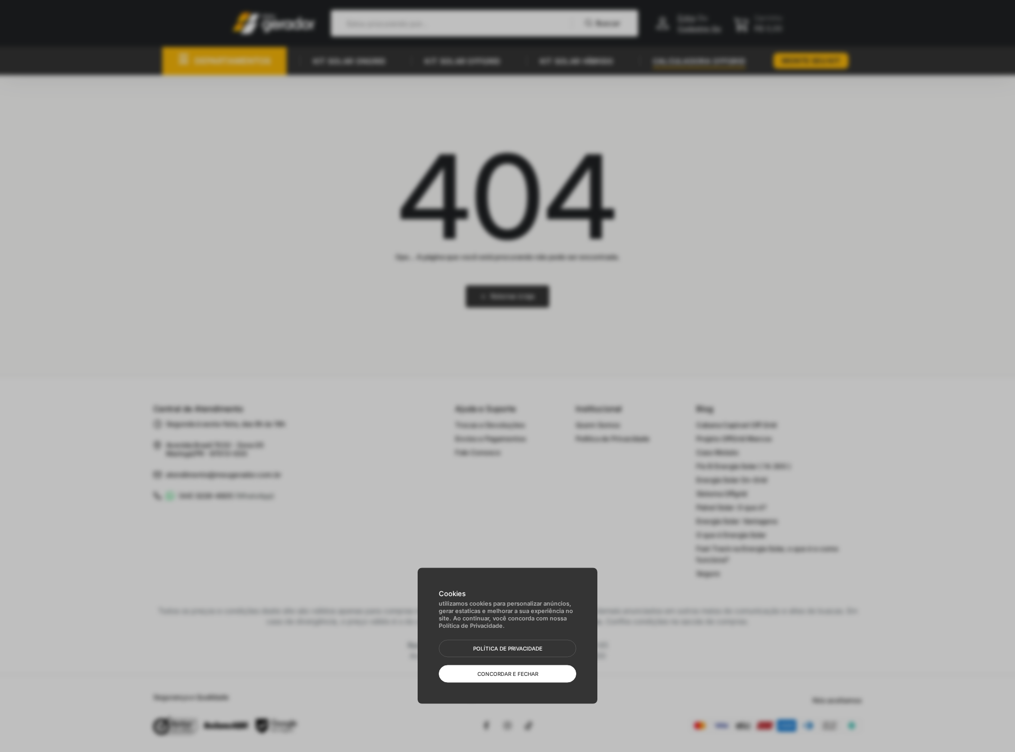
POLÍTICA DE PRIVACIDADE (507, 648)
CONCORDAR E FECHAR (507, 674)
